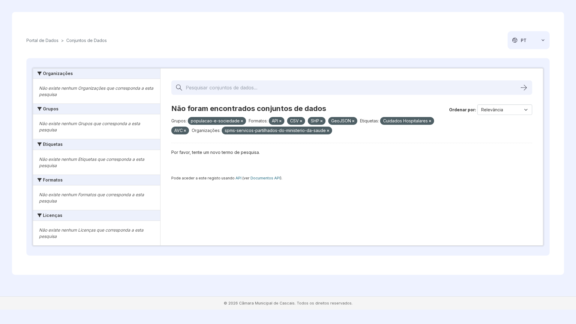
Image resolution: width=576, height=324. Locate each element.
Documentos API (265, 178)
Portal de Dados (42, 40)
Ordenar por (462, 109)
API (239, 178)
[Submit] (524, 87)
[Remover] (242, 121)
